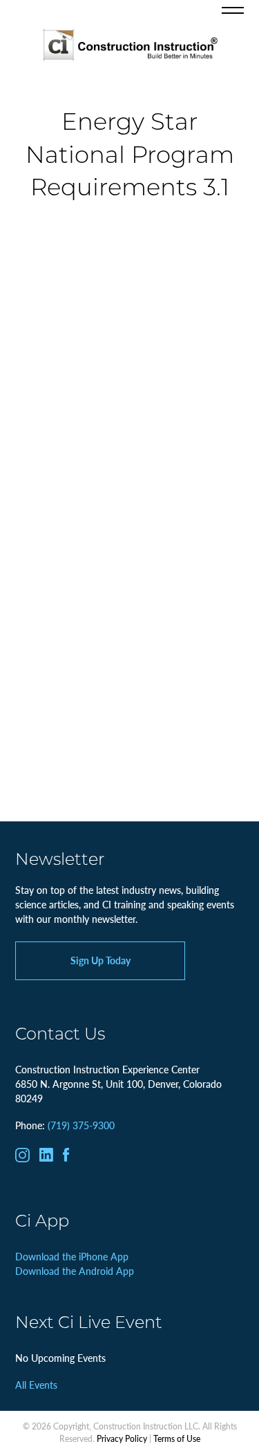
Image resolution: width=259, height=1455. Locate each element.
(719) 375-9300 (81, 1125)
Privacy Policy (122, 1439)
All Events (36, 1384)
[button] (233, 10)
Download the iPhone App (71, 1256)
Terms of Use (176, 1439)
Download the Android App (74, 1271)
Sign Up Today (100, 960)
